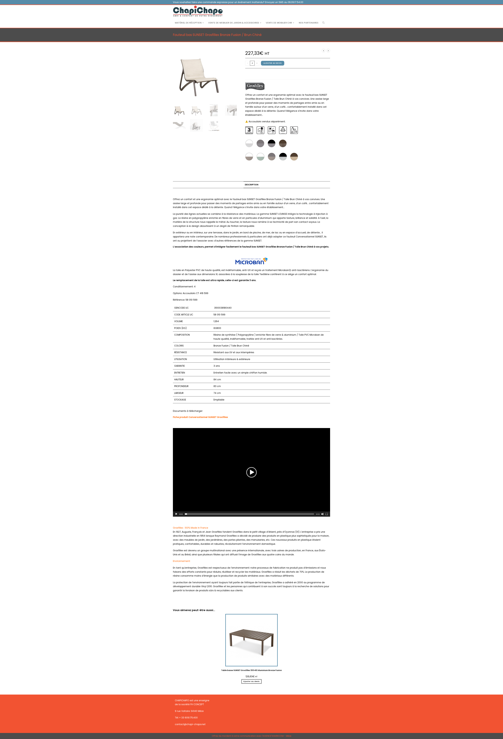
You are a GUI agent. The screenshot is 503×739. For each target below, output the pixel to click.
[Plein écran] (326, 514)
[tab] (252, 184)
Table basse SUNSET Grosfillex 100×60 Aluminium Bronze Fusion (251, 670)
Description (251, 184)
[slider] (249, 514)
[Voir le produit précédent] (323, 50)
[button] (251, 472)
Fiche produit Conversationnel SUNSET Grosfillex (200, 417)
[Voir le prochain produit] (328, 50)
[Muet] (322, 514)
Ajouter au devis (273, 63)
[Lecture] (176, 514)
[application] (251, 472)
